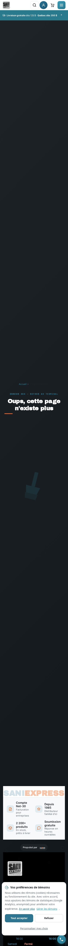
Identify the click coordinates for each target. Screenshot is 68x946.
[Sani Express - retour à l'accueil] (6, 5)
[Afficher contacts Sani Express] (61, 939)
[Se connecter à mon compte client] (44, 5)
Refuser (49, 918)
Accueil (22, 384)
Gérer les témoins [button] (46, 908)
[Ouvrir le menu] (61, 5)
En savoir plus (27, 908)
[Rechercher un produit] (34, 5)
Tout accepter (19, 918)
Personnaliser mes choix (34, 928)
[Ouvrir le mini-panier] (52, 5)
